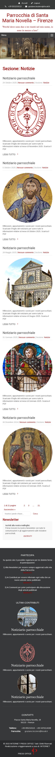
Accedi (24, 3)
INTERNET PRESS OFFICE (22, 744)
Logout (37, 3)
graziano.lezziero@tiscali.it (39, 6)
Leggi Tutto (10, 154)
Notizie (46, 83)
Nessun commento (26, 83)
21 (39, 505)
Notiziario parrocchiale (19, 78)
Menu (3, 35)
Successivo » (9, 509)
